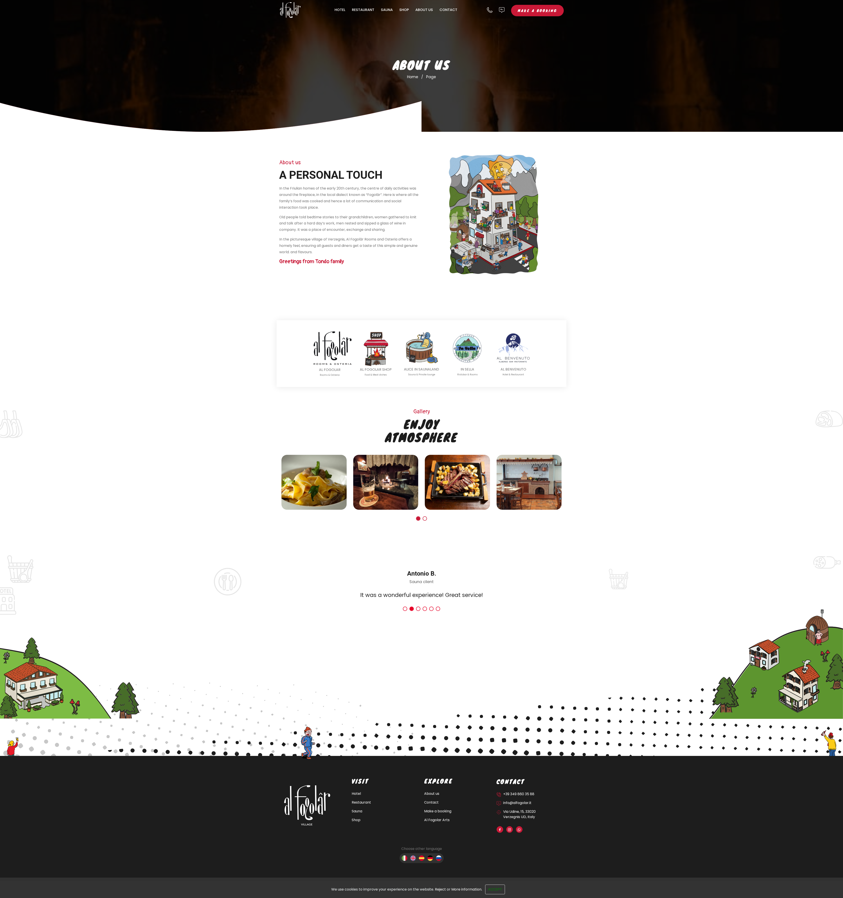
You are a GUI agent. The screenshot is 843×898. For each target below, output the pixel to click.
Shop (404, 9)
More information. (466, 889)
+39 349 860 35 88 (518, 794)
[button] (418, 518)
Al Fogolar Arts (437, 819)
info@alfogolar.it (517, 802)
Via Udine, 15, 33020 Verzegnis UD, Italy (519, 814)
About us (424, 9)
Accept (495, 889)
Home (412, 77)
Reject (440, 889)
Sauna (387, 9)
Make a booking (537, 10)
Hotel (340, 9)
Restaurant (363, 9)
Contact (448, 9)
